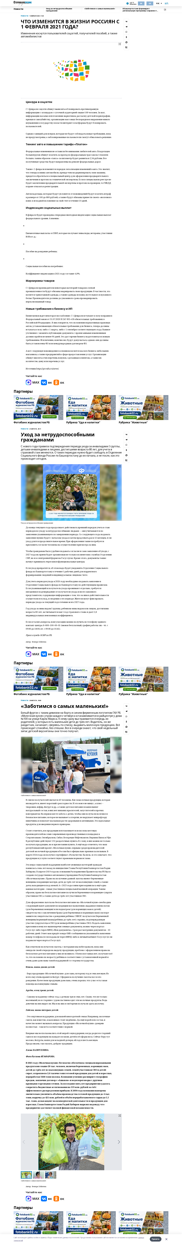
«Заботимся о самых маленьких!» (99, 9)
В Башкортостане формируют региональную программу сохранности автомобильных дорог (140, 10)
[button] (119, 1142)
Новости (18, 9)
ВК (141, 3)
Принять (155, 1239)
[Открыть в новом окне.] (32, 382)
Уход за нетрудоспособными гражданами (59, 10)
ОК (150, 3)
